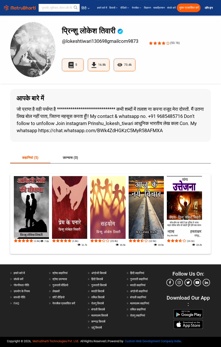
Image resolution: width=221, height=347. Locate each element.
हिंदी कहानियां (137, 273)
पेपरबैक (135, 8)
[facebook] (170, 282)
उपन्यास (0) (70, 158)
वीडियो (123, 8)
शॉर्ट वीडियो (58, 297)
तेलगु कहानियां (137, 315)
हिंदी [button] (84, 8)
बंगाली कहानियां (138, 297)
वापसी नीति (19, 297)
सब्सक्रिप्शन (159, 8)
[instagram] (179, 282)
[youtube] (197, 282)
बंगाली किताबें (98, 309)
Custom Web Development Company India (153, 341)
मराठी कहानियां (137, 285)
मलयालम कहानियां (139, 303)
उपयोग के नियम (22, 291)
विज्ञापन (147, 8)
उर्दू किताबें (96, 327)
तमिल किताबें (97, 297)
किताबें (112, 8)
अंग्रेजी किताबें (98, 273)
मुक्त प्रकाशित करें (189, 7)
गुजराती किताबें (99, 285)
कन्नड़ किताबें (98, 321)
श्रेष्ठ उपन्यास (59, 279)
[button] (76, 8)
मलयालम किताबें (99, 315)
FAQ (16, 303)
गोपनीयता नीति (21, 285)
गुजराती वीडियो (60, 285)
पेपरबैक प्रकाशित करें (63, 303)
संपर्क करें (171, 8)
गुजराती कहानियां (139, 279)
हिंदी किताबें (97, 279)
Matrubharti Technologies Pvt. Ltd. (56, 341)
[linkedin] (206, 282)
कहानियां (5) (30, 158)
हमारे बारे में (102, 8)
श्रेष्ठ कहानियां (60, 273)
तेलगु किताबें (97, 303)
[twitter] (188, 282)
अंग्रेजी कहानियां (139, 291)
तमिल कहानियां (138, 309)
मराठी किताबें (97, 291)
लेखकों (56, 291)
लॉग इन (209, 8)
